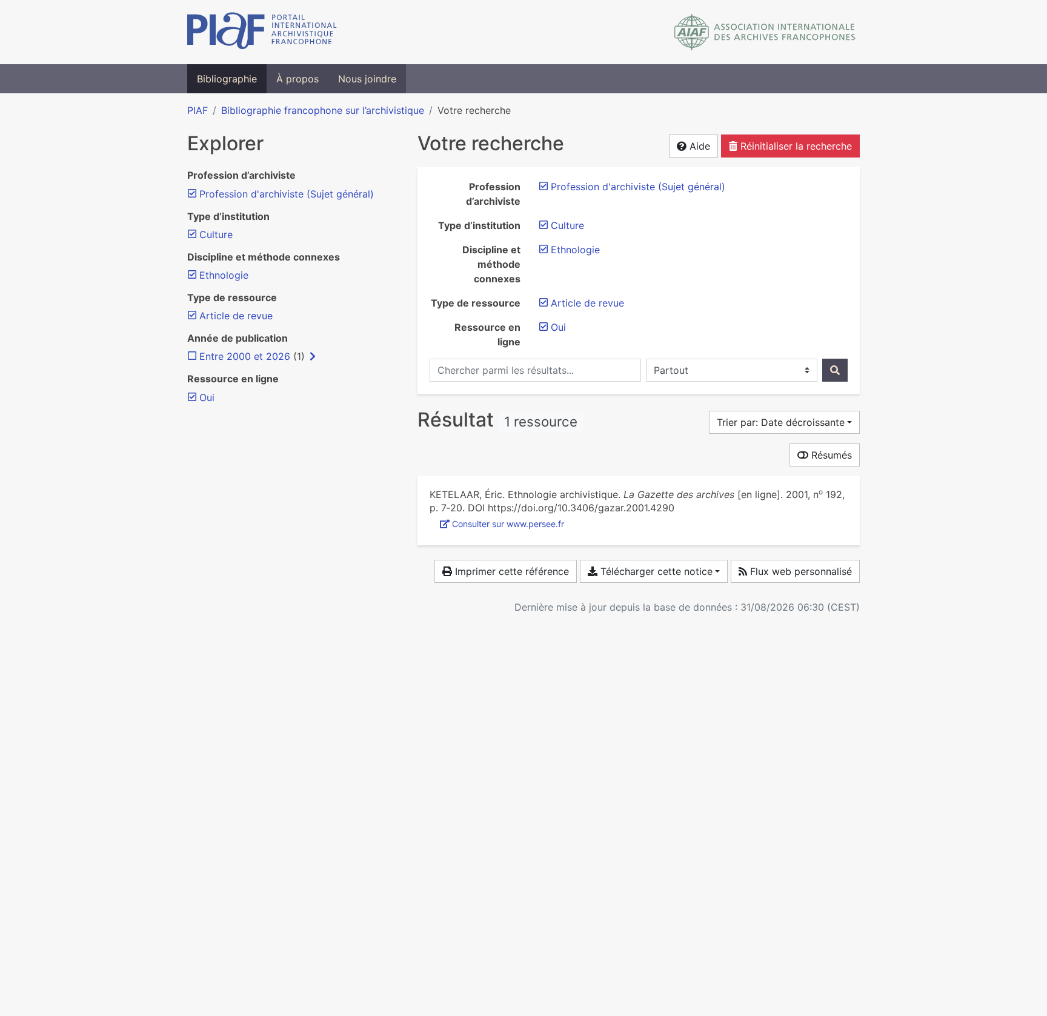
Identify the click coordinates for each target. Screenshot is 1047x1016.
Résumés (830, 455)
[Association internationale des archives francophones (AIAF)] (765, 32)
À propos (297, 79)
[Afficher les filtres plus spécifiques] (312, 356)
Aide (698, 146)
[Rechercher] (835, 370)
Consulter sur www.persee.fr (508, 524)
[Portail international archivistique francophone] (262, 32)
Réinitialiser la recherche (794, 146)
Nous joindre (367, 79)
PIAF (197, 110)
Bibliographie (227, 79)
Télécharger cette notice (655, 571)
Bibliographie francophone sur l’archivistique (322, 110)
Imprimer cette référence (510, 571)
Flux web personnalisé (799, 571)
